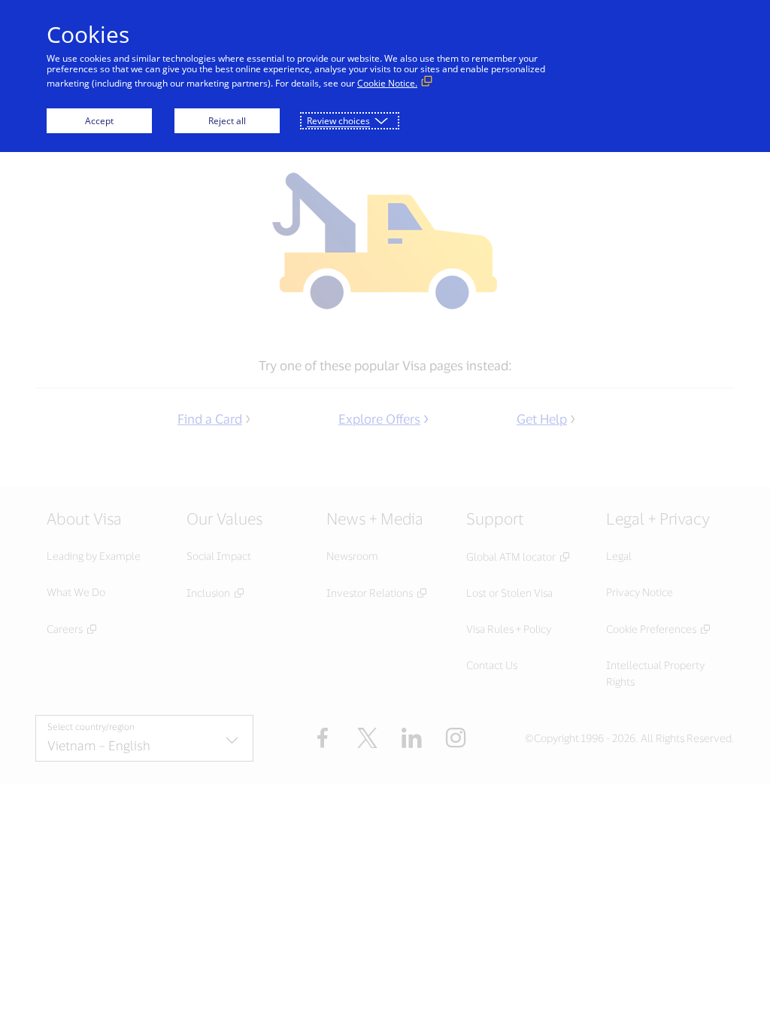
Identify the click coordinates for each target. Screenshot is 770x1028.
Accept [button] (99, 120)
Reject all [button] (227, 120)
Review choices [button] (338, 120)
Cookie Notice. (387, 83)
